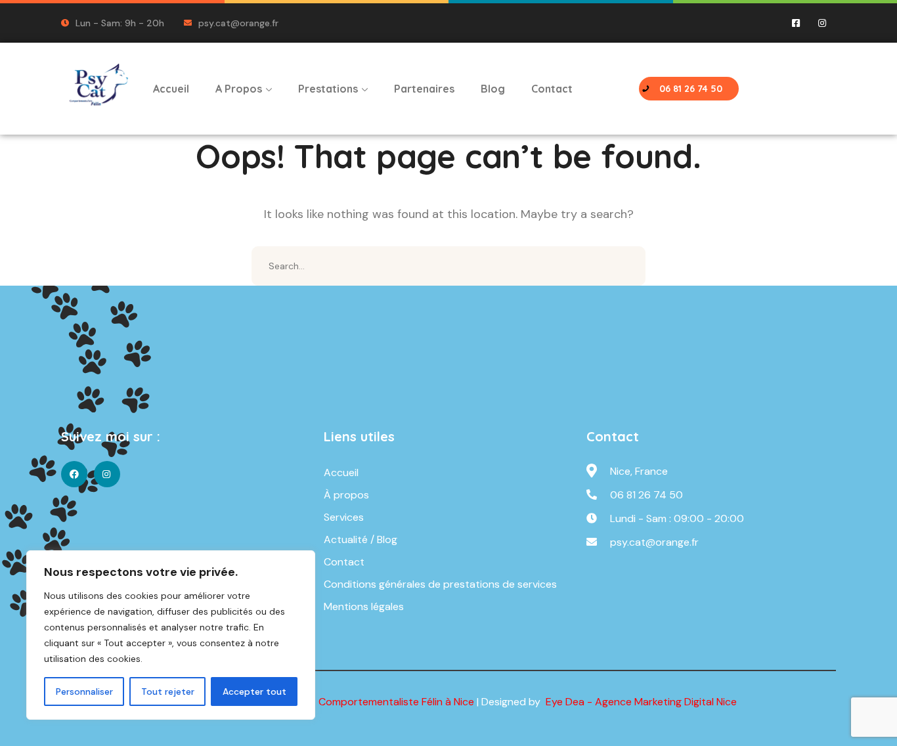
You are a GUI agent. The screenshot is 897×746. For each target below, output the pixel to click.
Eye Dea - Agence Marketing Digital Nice (640, 702)
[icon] (796, 23)
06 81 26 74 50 (646, 495)
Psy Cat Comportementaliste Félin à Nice (376, 702)
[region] (170, 635)
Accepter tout (254, 691)
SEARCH (626, 266)
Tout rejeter (167, 691)
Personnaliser (84, 691)
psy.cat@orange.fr (654, 542)
